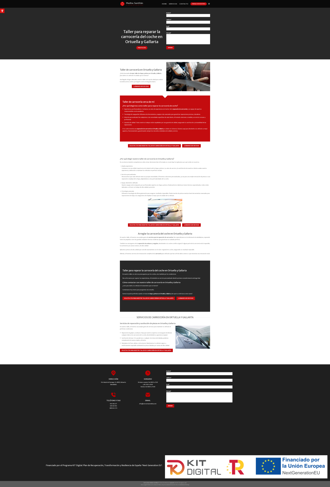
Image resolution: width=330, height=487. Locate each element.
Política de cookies (152, 485)
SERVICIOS (173, 4)
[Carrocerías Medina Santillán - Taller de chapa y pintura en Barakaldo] (132, 3)
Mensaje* (168, 33)
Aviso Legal (144, 485)
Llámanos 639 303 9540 (141, 86)
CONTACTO (183, 4)
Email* (167, 26)
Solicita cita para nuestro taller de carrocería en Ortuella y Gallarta (154, 146)
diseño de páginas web (181, 483)
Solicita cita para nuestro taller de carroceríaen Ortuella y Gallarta (148, 298)
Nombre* (168, 13)
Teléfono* (168, 20)
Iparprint (172, 483)
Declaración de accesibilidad (177, 485)
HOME (164, 4)
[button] (2, 11)
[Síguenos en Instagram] (209, 4)
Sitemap (187, 485)
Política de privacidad (163, 485)
